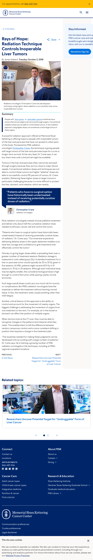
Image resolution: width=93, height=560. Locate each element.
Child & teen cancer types (14, 485)
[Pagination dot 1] (44, 435)
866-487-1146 (30, 4)
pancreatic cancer (34, 119)
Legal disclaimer (9, 532)
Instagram (3, 469)
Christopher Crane (21, 148)
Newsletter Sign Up (80, 51)
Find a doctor (8, 497)
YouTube (13, 469)
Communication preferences (15, 524)
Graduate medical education (61, 489)
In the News (9, 29)
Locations (6, 458)
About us (52, 454)
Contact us (7, 454)
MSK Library (53, 493)
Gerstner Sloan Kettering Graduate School (68, 485)
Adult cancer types (11, 481)
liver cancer (19, 119)
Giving (51, 462)
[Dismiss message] (89, 4)
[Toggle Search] (81, 13)
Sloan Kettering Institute (59, 481)
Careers (52, 458)
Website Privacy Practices (18, 555)
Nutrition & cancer (10, 493)
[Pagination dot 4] (48, 435)
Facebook (6, 469)
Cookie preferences (11, 528)
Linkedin (16, 469)
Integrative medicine (11, 489)
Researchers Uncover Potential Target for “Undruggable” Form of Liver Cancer (46, 361)
